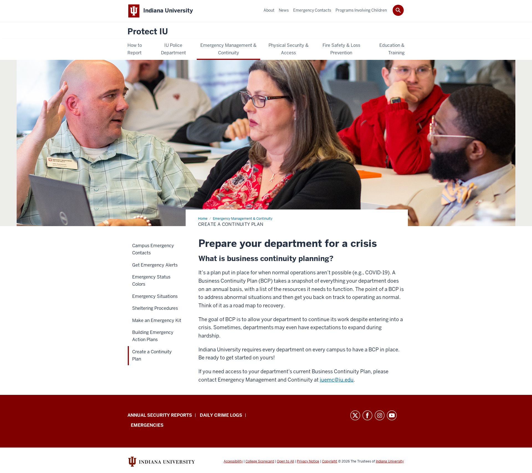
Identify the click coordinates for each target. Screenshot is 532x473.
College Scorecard (259, 461)
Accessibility (233, 461)
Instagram (380, 415)
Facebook (367, 415)
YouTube (392, 415)
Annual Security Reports (159, 415)
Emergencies (147, 425)
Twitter (355, 415)
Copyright (329, 461)
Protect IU (147, 31)
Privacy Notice (308, 461)
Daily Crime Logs (221, 415)
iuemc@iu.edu (337, 380)
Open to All (285, 461)
